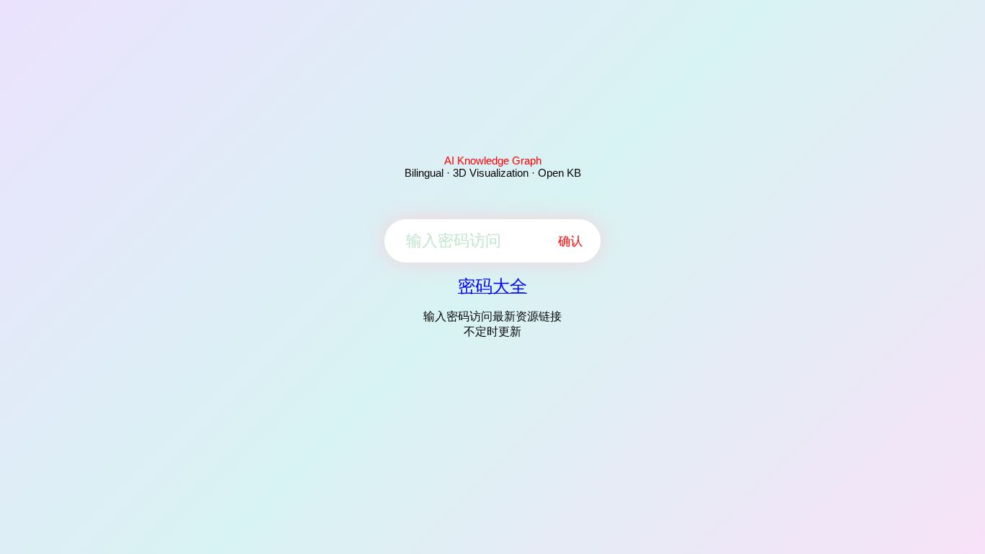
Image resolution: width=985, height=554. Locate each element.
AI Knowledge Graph (493, 160)
